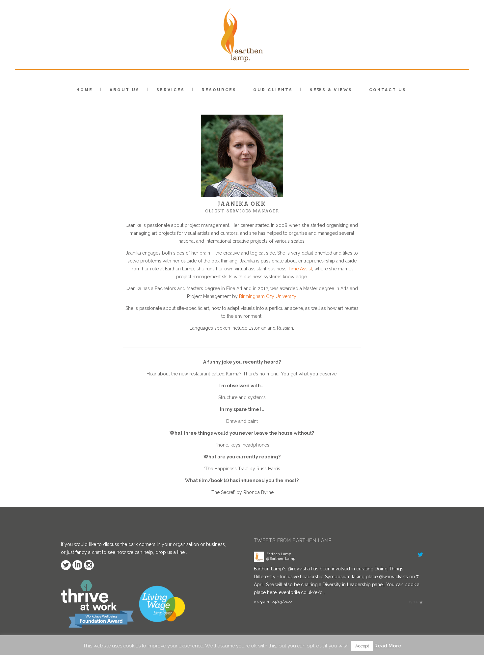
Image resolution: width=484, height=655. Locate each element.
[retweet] (415, 601)
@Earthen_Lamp (280, 558)
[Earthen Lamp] (259, 560)
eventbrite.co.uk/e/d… (302, 592)
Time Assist (300, 268)
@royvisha (299, 568)
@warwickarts (393, 576)
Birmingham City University (267, 296)
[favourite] (421, 601)
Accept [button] (362, 645)
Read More (387, 646)
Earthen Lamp (278, 554)
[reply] (410, 601)
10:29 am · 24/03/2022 (273, 601)
